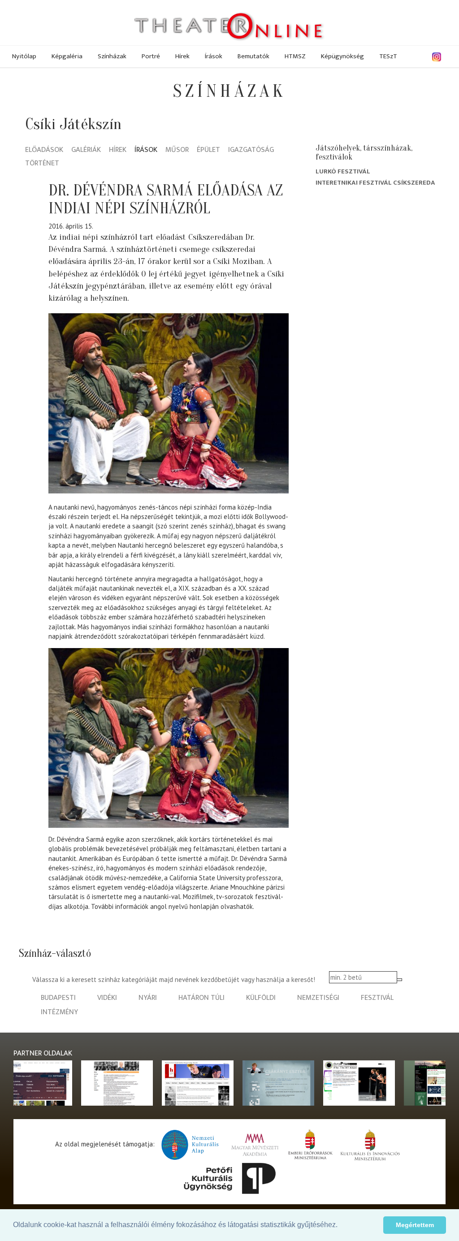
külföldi (261, 998)
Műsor (177, 150)
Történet (42, 163)
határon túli (201, 998)
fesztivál (377, 998)
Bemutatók (253, 56)
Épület (208, 150)
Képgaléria (67, 56)
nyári (148, 998)
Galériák (86, 150)
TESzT (388, 56)
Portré (151, 56)
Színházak (112, 56)
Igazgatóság (251, 150)
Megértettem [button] (415, 1224)
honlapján (204, 906)
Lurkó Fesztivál (343, 171)
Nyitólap (24, 56)
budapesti (58, 998)
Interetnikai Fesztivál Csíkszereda (375, 182)
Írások (213, 56)
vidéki (107, 998)
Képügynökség (342, 56)
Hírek (182, 56)
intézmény (59, 1012)
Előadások (44, 150)
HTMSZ (295, 56)
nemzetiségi (318, 998)
